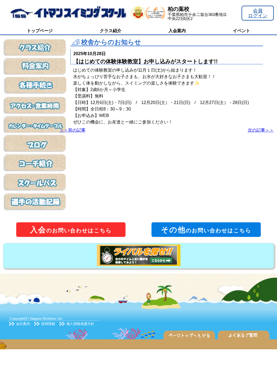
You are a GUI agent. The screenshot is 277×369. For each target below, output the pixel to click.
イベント (241, 30)
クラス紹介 (110, 30)
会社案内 (23, 324)
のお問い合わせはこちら (71, 230)
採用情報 (48, 324)
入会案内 (177, 30)
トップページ (40, 30)
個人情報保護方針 (80, 324)
